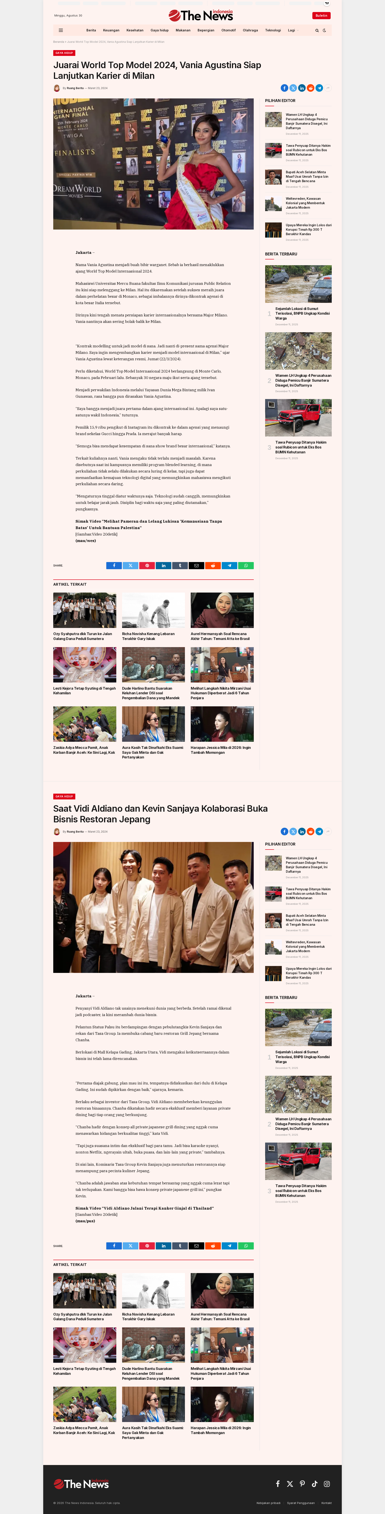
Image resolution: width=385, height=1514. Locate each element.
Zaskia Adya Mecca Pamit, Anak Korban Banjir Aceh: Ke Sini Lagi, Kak (84, 750)
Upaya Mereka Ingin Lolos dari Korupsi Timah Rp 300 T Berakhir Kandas (309, 229)
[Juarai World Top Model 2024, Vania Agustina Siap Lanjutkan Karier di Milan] (153, 163)
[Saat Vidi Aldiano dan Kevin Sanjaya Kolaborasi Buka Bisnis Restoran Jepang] (153, 907)
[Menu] (61, 30)
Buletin (321, 15)
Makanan (183, 30)
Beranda (58, 41)
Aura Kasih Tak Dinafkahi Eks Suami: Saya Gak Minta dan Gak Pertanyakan (153, 752)
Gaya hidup (160, 30)
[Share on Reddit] (310, 88)
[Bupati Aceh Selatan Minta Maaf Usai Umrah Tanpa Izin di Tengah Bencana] (273, 177)
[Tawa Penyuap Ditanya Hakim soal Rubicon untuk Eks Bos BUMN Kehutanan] (273, 150)
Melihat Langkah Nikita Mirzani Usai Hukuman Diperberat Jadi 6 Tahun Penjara (221, 693)
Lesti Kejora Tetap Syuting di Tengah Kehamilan (84, 690)
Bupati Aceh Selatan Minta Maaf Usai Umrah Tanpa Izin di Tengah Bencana (307, 176)
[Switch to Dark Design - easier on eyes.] (324, 30)
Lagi (291, 30)
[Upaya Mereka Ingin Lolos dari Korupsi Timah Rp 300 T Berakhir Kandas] (273, 230)
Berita (91, 30)
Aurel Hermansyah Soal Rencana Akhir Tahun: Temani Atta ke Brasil (220, 636)
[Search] (317, 30)
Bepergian (206, 30)
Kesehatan (135, 30)
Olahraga (250, 30)
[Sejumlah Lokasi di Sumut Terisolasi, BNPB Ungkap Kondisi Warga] (298, 284)
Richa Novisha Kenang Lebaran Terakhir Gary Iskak (148, 636)
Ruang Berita (75, 88)
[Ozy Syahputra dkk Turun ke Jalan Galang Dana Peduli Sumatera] (84, 610)
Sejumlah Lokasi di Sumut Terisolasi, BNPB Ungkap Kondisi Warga (302, 313)
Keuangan (111, 30)
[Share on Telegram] (319, 88)
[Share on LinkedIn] (302, 88)
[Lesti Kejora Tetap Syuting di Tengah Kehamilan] (84, 665)
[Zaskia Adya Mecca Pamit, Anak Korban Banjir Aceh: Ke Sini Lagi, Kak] (84, 724)
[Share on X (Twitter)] (293, 88)
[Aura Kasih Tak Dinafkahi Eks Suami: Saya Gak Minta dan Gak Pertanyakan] (153, 724)
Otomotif (228, 30)
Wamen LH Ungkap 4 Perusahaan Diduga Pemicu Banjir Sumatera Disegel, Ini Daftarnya (307, 121)
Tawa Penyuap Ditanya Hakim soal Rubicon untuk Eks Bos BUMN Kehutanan (308, 150)
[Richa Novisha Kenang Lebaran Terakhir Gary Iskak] (153, 610)
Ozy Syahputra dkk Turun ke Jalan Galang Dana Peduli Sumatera (82, 636)
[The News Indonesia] (200, 15)
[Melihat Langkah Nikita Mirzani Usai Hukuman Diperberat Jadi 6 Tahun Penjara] (222, 665)
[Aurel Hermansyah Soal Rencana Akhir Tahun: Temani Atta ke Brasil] (222, 610)
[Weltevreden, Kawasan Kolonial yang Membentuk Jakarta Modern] (273, 203)
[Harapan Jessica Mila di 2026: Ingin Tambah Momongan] (222, 724)
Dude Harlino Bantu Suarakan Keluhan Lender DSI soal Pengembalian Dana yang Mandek (151, 693)
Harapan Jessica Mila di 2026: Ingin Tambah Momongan (221, 750)
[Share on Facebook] (284, 88)
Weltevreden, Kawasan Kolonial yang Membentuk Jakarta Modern (305, 203)
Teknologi (273, 30)
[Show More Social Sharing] (328, 88)
